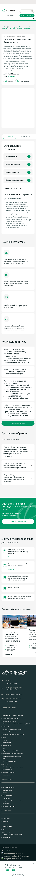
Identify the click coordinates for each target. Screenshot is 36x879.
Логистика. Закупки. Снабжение (12, 729)
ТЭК (3, 748)
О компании (6, 818)
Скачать (11, 557)
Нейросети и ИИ (7, 769)
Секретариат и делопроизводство (12, 753)
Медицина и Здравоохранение (11, 740)
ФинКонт (4, 27)
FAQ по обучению (7, 795)
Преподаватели (7, 790)
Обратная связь (7, 826)
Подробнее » (10, 870)
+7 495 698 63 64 (8, 16)
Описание (9, 137)
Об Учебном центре (8, 787)
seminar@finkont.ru (16, 694)
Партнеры (5, 803)
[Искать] (32, 11)
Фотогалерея (6, 798)
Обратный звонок (27, 15)
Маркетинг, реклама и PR (10, 751)
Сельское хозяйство (8, 772)
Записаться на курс (18, 423)
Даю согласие (18, 874)
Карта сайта (6, 837)
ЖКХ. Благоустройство (9, 761)
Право (4, 737)
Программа (25, 137)
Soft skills (5, 764)
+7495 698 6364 (11, 683)
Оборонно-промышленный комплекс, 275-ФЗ (16, 724)
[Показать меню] (33, 19)
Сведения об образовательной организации (16, 801)
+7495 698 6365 (11, 702)
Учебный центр (12, 27)
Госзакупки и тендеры (9, 721)
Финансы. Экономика (9, 732)
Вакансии (5, 821)
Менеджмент (6, 742)
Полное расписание (8, 806)
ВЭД (3, 759)
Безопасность (7, 28)
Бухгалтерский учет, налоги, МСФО (13, 734)
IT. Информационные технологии (12, 767)
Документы (6, 832)
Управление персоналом (10, 718)
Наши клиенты (7, 824)
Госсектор (5, 726)
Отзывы (4, 793)
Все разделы (6, 775)
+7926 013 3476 (11, 690)
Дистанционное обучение (26, 27)
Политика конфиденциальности (12, 834)
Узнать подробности (18, 521)
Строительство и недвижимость (12, 756)
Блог (3, 829)
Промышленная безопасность (22, 28)
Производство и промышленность (13, 715)
